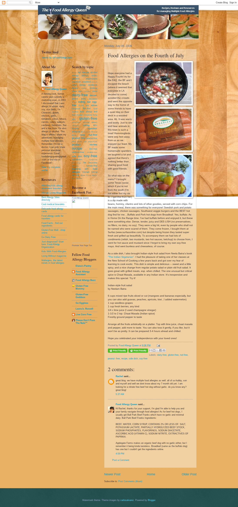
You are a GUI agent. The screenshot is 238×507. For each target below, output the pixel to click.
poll (85, 141)
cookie (84, 88)
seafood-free (78, 152)
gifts (73, 119)
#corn (74, 72)
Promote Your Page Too (82, 245)
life (82, 132)
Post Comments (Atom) (130, 481)
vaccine (75, 175)
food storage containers (82, 115)
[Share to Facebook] (160, 350)
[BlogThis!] (154, 350)
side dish (133, 358)
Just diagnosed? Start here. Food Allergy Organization (52, 244)
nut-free (184, 355)
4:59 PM (120, 453)
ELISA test (84, 105)
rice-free (93, 149)
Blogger (151, 500)
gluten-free (173, 355)
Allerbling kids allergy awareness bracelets (52, 186)
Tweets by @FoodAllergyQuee (56, 57)
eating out (84, 101)
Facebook (76, 109)
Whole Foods (85, 175)
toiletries (75, 166)
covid (94, 91)
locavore (87, 132)
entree (94, 105)
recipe (124, 358)
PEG (74, 141)
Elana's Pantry (83, 266)
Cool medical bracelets (52, 204)
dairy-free (162, 355)
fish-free (87, 108)
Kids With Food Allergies (53, 251)
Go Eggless (82, 303)
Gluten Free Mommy (82, 287)
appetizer (76, 82)
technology (76, 163)
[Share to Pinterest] (164, 350)
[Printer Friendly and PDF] (117, 351)
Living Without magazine (53, 256)
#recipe (85, 72)
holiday (86, 125)
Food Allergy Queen (126, 404)
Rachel (119, 376)
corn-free (87, 91)
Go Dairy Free (48, 237)
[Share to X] (157, 350)
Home (151, 474)
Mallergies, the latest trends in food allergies (52, 261)
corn (80, 91)
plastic (79, 141)
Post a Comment (120, 460)
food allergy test (88, 112)
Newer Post (112, 474)
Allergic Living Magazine (53, 192)
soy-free (143, 358)
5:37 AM (120, 394)
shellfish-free (92, 152)
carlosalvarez (127, 500)
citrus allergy (79, 85)
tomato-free (91, 166)
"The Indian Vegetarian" (121, 257)
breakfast (86, 82)
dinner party (79, 99)
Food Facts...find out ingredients (52, 224)
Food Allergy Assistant (83, 273)
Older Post (189, 474)
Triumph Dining (89, 172)
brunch (94, 82)
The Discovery (90, 163)
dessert (93, 95)
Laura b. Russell (84, 308)
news (82, 135)
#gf (79, 72)
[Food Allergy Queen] (80, 242)
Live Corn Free (83, 314)
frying (95, 115)
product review (84, 144)
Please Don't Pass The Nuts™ (85, 321)
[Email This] (150, 350)
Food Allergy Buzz (86, 280)
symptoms (93, 160)
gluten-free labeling (80, 122)
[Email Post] (158, 345)
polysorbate (92, 141)
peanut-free (91, 138)
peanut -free (114, 358)
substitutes (77, 159)
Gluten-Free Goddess (82, 296)
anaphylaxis (91, 79)
